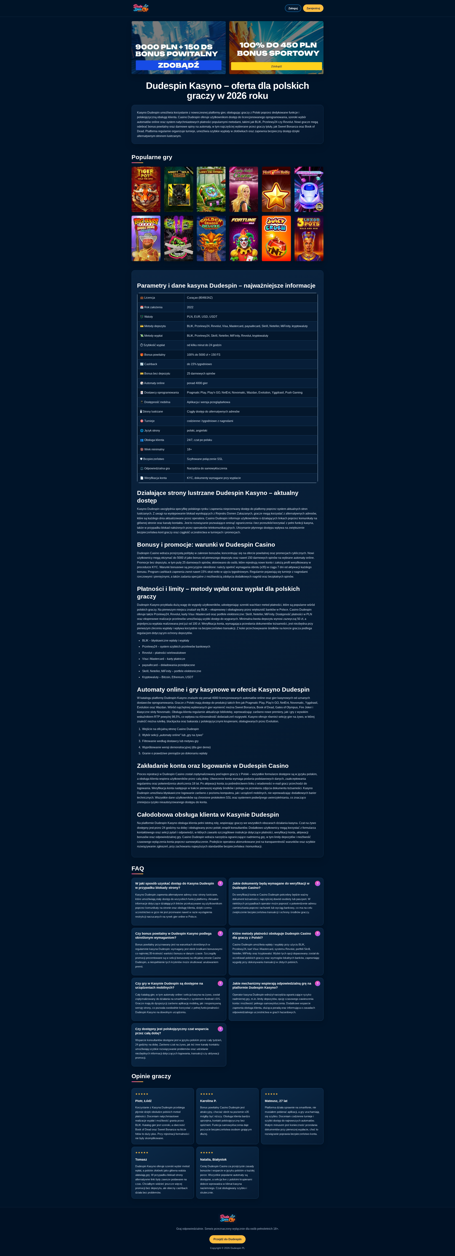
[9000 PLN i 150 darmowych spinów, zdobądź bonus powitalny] (179, 47)
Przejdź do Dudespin (227, 1239)
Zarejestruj (313, 8)
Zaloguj (293, 8)
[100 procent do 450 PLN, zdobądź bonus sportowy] (276, 47)
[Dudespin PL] (141, 8)
